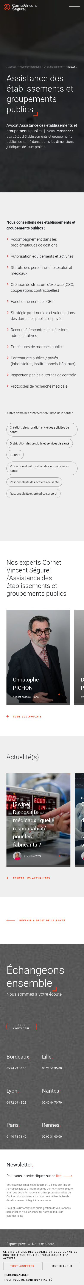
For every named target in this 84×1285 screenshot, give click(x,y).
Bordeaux (17, 1056)
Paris (12, 1124)
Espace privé (16, 1243)
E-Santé (15, 455)
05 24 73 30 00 (16, 1068)
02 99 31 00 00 (52, 1136)
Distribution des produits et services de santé (39, 443)
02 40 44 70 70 (52, 1102)
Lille (46, 1056)
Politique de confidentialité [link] (28, 1279)
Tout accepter (22, 1266)
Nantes (50, 1090)
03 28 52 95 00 (52, 1068)
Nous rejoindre (43, 1243)
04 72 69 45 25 (16, 1102)
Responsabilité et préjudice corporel (33, 493)
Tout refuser (61, 1266)
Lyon (11, 1090)
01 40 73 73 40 (16, 1136)
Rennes (51, 1124)
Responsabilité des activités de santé (34, 482)
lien (58, 1175)
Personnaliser (17, 1274)
